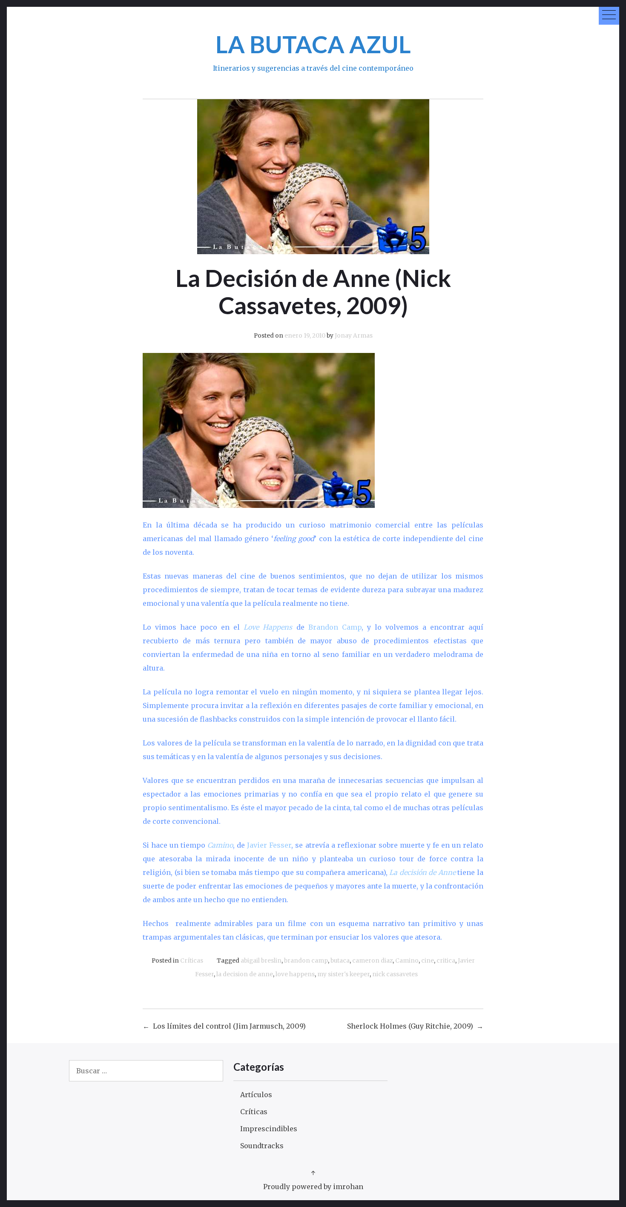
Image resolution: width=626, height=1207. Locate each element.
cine (427, 960)
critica (445, 960)
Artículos (256, 1094)
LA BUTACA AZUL (313, 44)
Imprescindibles (268, 1128)
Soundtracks (262, 1145)
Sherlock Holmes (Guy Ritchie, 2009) (410, 1026)
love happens (295, 974)
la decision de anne (244, 974)
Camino (407, 960)
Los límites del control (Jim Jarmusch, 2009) (229, 1026)
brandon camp (306, 960)
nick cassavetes (395, 974)
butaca (340, 960)
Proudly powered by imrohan (313, 1186)
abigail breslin (261, 960)
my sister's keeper (343, 974)
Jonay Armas (354, 335)
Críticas (191, 960)
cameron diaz (372, 960)
